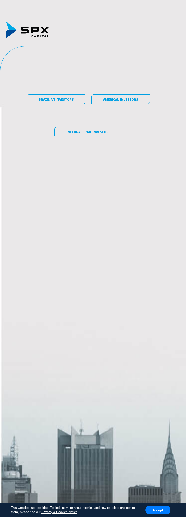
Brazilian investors (56, 99)
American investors (120, 99)
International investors (88, 131)
